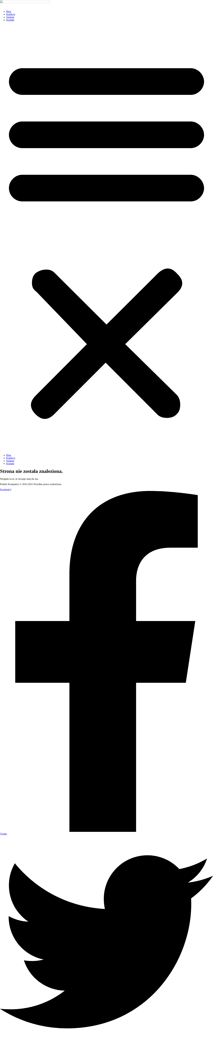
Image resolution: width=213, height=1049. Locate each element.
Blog (8, 11)
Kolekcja (10, 14)
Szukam (10, 17)
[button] (106, 237)
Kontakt (10, 20)
